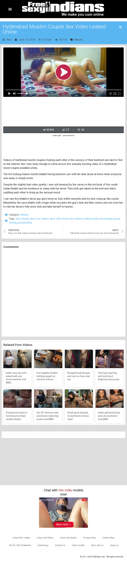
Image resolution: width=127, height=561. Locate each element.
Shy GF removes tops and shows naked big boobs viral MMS (48, 415)
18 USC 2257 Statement (20, 545)
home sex (67, 218)
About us (114, 545)
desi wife (55, 218)
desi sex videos (39, 218)
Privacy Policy (89, 537)
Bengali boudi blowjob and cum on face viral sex (78, 376)
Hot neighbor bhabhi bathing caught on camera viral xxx (47, 376)
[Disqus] (63, 293)
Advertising (43, 545)
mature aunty (91, 218)
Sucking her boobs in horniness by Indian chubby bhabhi (16, 415)
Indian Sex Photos (45, 537)
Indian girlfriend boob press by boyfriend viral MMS (109, 415)
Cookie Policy (108, 537)
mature (79, 218)
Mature (78, 39)
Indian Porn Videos (21, 537)
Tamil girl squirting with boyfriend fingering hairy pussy (108, 376)
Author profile (78, 545)
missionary (105, 218)
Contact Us (60, 545)
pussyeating (25, 222)
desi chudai (22, 218)
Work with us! (97, 545)
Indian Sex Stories (68, 537)
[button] (10, 9)
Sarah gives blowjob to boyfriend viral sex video (78, 415)
